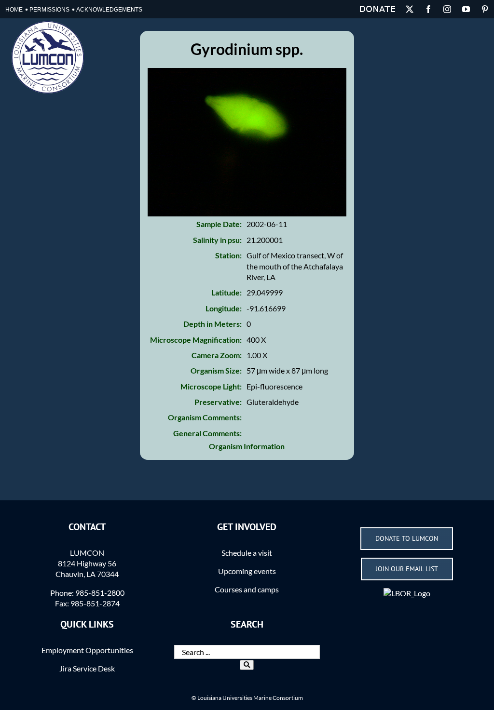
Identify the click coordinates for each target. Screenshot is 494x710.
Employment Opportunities (87, 650)
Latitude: (226, 292)
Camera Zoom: (217, 355)
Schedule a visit (246, 552)
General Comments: (207, 433)
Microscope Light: (211, 386)
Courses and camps (247, 589)
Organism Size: (216, 370)
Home (14, 9)
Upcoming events (247, 571)
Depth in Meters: (212, 323)
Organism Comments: (205, 417)
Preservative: (218, 401)
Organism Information (247, 446)
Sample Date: (219, 223)
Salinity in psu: (217, 239)
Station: (228, 255)
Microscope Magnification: (196, 339)
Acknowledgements (109, 9)
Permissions (49, 9)
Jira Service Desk (87, 668)
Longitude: (224, 308)
